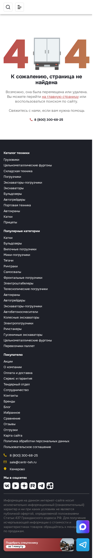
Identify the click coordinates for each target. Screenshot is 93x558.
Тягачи (8, 260)
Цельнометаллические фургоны (28, 165)
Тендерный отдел (17, 384)
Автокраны (12, 211)
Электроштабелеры (18, 283)
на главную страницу (60, 96)
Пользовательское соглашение (27, 447)
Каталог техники (17, 153)
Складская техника (18, 171)
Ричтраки (11, 266)
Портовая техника (17, 205)
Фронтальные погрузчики (23, 278)
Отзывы (10, 424)
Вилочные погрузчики (20, 249)
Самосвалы (12, 272)
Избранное (12, 413)
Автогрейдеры (14, 200)
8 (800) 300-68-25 (48, 120)
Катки (8, 217)
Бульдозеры (13, 194)
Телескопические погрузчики (26, 289)
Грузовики (11, 160)
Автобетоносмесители (21, 312)
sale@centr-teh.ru (23, 462)
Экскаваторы (14, 188)
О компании (13, 367)
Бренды (9, 401)
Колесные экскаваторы (21, 317)
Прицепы (10, 222)
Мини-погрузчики (17, 255)
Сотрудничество (16, 390)
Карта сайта (13, 435)
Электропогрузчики (18, 323)
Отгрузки (11, 430)
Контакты (11, 395)
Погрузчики (12, 177)
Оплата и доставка (18, 373)
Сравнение (12, 418)
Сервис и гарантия (18, 378)
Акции (8, 361)
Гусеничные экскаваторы (23, 335)
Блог (7, 407)
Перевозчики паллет (19, 346)
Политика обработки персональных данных (36, 441)
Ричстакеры (13, 329)
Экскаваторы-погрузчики (23, 182)
